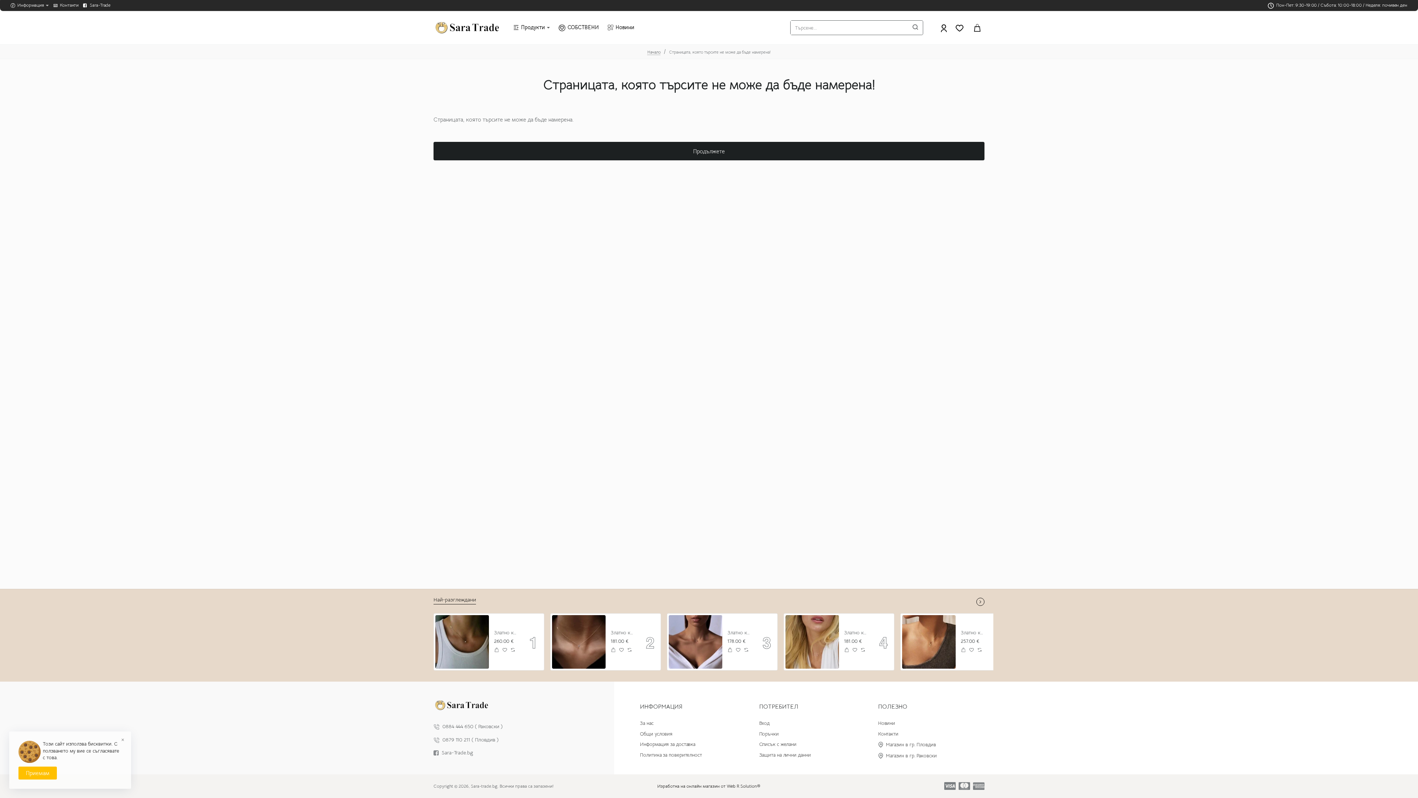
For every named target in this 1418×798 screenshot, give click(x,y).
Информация (661, 706)
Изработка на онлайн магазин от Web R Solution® (708, 786)
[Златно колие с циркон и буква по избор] (462, 642)
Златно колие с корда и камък (739, 633)
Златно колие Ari (973, 633)
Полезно (892, 706)
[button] (497, 650)
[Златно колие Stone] (579, 642)
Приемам (37, 773)
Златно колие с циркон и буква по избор (506, 633)
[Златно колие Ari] (929, 642)
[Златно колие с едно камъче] (812, 642)
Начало (654, 52)
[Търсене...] (915, 28)
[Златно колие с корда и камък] (695, 642)
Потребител (778, 706)
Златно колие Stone (623, 633)
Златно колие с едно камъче (856, 633)
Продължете (709, 151)
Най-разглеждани (455, 599)
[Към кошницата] (977, 27)
